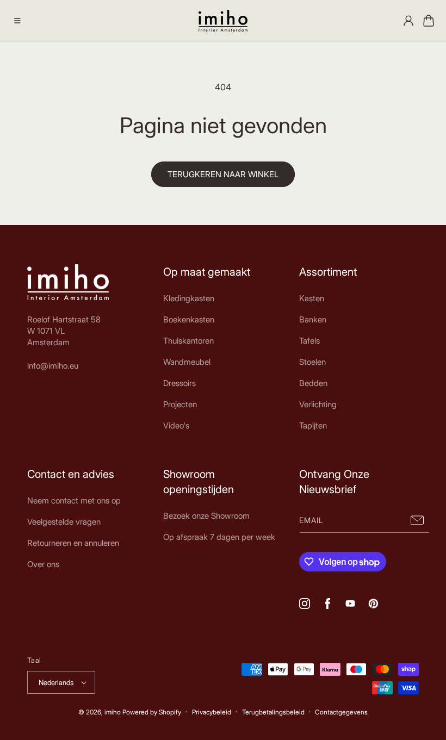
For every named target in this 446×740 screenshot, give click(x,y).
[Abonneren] (417, 520)
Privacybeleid (211, 712)
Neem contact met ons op (74, 500)
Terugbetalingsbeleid (273, 712)
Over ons (43, 564)
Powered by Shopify (151, 712)
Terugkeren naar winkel (223, 174)
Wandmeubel (186, 362)
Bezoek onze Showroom (206, 516)
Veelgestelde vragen (64, 522)
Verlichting (318, 404)
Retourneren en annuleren (73, 543)
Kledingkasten (188, 298)
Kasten (311, 298)
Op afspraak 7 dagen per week (219, 537)
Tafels (309, 340)
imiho (112, 712)
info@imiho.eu (52, 365)
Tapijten (313, 425)
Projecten (180, 404)
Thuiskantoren (188, 340)
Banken (312, 319)
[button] (17, 20)
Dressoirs (179, 383)
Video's (176, 425)
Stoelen (312, 362)
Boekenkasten (188, 319)
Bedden (313, 383)
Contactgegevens (341, 712)
